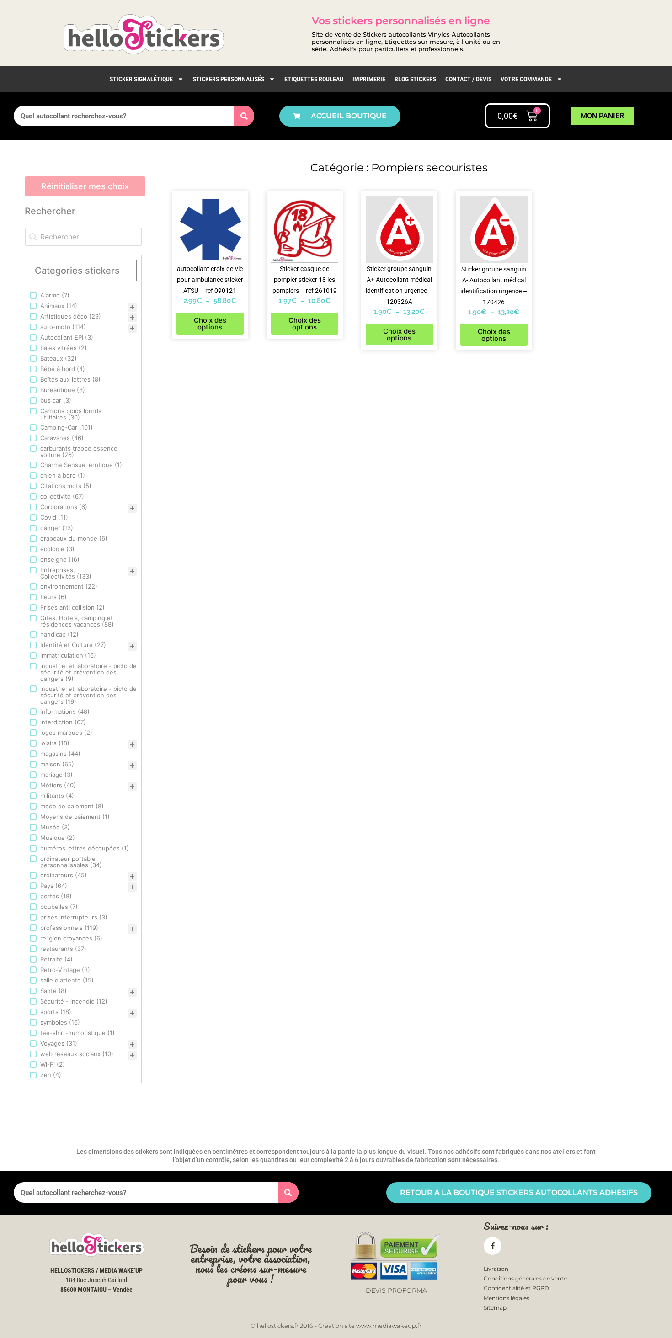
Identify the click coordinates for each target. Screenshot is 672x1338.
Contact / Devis (468, 79)
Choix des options (210, 323)
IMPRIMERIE (368, 79)
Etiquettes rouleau (313, 79)
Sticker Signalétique (141, 79)
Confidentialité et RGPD (516, 1288)
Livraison (496, 1268)
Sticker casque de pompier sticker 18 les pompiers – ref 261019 (304, 279)
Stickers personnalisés (228, 79)
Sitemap (495, 1307)
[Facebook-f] (492, 1246)
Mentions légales (506, 1298)
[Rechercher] (244, 116)
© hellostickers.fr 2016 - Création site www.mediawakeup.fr (336, 1325)
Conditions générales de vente (525, 1278)
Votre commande (526, 79)
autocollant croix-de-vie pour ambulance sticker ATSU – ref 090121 (210, 279)
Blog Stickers (415, 79)
